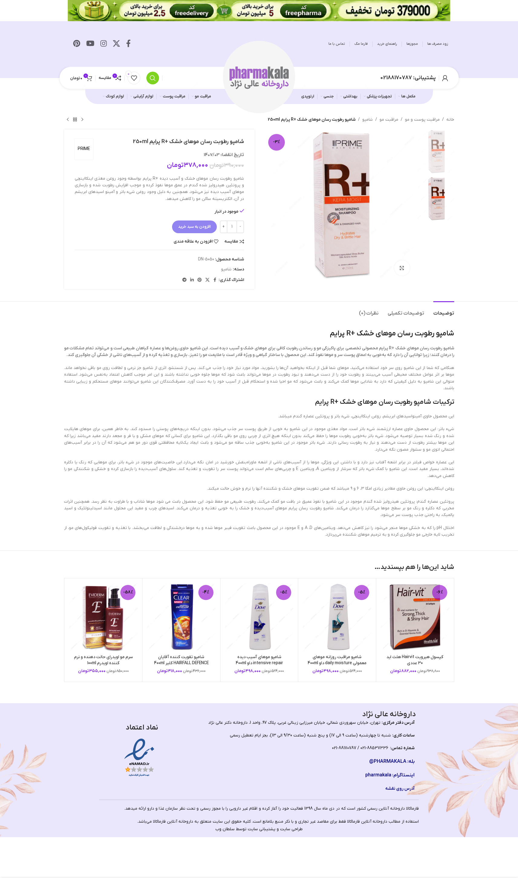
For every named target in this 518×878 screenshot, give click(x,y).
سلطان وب (225, 829)
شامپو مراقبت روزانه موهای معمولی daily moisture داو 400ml (337, 660)
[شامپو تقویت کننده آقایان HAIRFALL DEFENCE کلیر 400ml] (181, 617)
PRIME (84, 149)
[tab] (443, 310)
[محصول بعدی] (67, 119)
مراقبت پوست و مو (422, 119)
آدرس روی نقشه (400, 789)
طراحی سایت (291, 829)
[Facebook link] (128, 44)
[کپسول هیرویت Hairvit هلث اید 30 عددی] (415, 617)
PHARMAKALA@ (387, 762)
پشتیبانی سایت (261, 829)
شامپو (367, 119)
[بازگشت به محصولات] (75, 119)
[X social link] (116, 44)
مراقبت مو (389, 119)
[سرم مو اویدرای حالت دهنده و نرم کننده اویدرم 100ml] (103, 617)
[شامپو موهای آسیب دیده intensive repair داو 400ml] (259, 617)
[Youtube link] (90, 44)
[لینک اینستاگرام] (103, 44)
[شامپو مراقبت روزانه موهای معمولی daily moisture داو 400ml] (337, 617)
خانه (450, 119)
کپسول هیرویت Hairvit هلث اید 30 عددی (414, 660)
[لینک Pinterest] (76, 44)
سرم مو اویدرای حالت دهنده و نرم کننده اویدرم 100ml (103, 660)
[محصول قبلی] (82, 119)
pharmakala (378, 775)
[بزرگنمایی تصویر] (401, 268)
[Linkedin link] (192, 280)
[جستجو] (152, 78)
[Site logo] (259, 77)
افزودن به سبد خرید (194, 226)
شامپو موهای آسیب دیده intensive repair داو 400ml (259, 660)
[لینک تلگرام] (184, 280)
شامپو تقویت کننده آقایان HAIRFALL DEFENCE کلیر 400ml (181, 660)
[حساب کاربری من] (445, 78)
